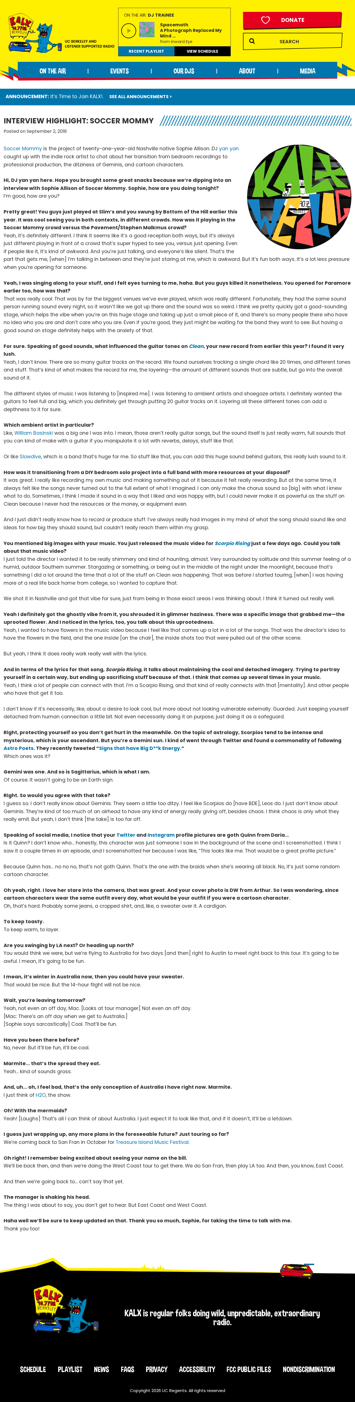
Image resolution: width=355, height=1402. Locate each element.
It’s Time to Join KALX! (76, 96)
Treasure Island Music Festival (152, 1142)
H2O (41, 1095)
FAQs (127, 1369)
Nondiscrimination (309, 1369)
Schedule (33, 1369)
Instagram (161, 835)
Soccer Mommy (23, 148)
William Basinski (33, 433)
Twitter (125, 835)
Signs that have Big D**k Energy (139, 748)
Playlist (70, 1369)
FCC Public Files (249, 1369)
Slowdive (30, 456)
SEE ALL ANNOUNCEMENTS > (140, 96)
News (101, 1369)
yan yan (229, 148)
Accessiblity (197, 1369)
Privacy (156, 1369)
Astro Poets (19, 748)
